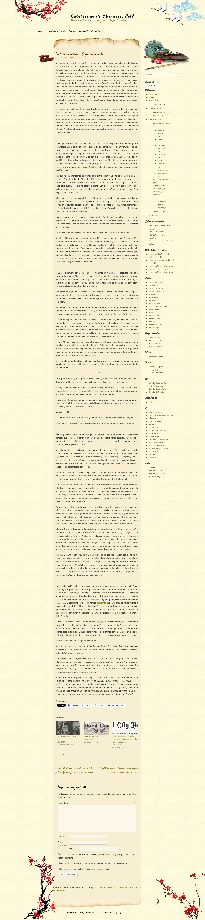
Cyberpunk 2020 (159, 174)
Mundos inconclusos (156, 442)
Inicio (39, 31)
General (152, 100)
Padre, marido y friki (156, 446)
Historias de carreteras (157, 389)
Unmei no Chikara (155, 324)
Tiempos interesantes (157, 232)
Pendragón (157, 189)
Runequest (83, 31)
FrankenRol (153, 424)
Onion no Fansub (155, 316)
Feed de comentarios (157, 474)
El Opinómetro (154, 338)
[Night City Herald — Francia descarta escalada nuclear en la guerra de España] (125, 728)
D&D (155, 177)
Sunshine (152, 322)
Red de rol (152, 402)
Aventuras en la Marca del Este (161, 415)
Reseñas (156, 192)
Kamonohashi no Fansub (158, 306)
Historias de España (156, 392)
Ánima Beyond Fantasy (162, 123)
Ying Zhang (122, 912)
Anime (151, 94)
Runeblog (152, 458)
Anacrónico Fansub (156, 282)
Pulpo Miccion (154, 452)
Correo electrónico (63, 844)
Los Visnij (161, 155)
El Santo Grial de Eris (157, 235)
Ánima (72, 31)
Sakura (160, 161)
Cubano (80, 58)
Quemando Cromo (156, 357)
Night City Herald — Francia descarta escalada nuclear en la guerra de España (124, 739)
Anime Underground (156, 291)
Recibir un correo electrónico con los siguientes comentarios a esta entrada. (94, 863)
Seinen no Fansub (155, 318)
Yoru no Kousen (154, 328)
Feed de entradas (155, 471)
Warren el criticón (156, 347)
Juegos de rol (154, 119)
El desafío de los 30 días (162, 180)
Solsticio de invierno (156, 341)
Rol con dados (154, 370)
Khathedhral (153, 427)
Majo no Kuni (154, 309)
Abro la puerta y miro (157, 412)
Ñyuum (151, 312)
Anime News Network (157, 288)
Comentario (97, 803)
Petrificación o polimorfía (158, 448)
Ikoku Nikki (153, 238)
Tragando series (155, 344)
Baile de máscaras (91, 736)
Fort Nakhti (162, 140)
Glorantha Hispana (156, 367)
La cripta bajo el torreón (158, 430)
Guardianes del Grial (56, 31)
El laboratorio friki (155, 418)
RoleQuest (153, 455)
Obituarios (157, 104)
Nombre (61, 836)
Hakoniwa (152, 300)
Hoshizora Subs (154, 303)
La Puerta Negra (155, 436)
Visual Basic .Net (159, 112)
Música (151, 216)
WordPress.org (154, 477)
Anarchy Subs (154, 285)
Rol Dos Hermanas (156, 373)
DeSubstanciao (154, 294)
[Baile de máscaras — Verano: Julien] (68, 728)
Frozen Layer (154, 297)
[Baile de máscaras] (96, 728)
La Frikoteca (153, 433)
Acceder (152, 468)
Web (71, 848)
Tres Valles (162, 164)
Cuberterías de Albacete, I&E (102, 16)
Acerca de (95, 31)
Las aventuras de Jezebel (158, 440)
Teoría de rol (158, 212)
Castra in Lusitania (156, 386)
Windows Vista (159, 115)
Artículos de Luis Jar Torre (158, 383)
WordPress (89, 912)
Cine (150, 97)
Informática (153, 108)
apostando (101, 603)
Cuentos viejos (158, 171)
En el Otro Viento (155, 421)
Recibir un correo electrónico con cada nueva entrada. (84, 869)
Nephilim (156, 186)
